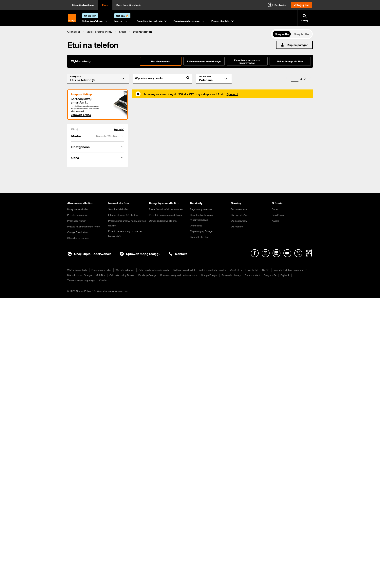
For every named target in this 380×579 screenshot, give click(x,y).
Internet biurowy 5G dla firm (123, 215)
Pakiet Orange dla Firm (290, 61)
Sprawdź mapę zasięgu (143, 254)
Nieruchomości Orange (79, 275)
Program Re (270, 275)
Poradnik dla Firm (199, 237)
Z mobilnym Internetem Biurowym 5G (247, 61)
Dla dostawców (239, 220)
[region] (169, 31)
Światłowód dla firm (118, 209)
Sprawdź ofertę (81, 114)
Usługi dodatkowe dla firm (163, 220)
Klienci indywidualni (83, 5)
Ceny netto (282, 34)
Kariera (275, 220)
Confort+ (104, 280)
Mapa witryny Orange (201, 231)
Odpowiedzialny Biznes (121, 275)
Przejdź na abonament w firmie (83, 226)
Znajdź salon (278, 215)
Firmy (105, 5)
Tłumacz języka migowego (81, 280)
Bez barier (280, 5)
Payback (284, 275)
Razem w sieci (252, 275)
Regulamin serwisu (101, 270)
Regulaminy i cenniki (201, 209)
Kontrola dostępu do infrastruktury (178, 275)
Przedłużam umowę (77, 215)
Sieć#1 (266, 270)
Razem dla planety (231, 275)
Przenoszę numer (76, 220)
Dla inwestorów (239, 209)
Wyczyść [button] (119, 129)
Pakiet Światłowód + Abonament (166, 209)
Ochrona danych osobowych (154, 270)
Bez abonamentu (160, 61)
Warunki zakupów (125, 270)
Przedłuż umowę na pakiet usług (166, 215)
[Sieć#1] (309, 253)
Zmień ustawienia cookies (212, 270)
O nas (275, 209)
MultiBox (100, 275)
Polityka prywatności (184, 270)
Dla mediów (237, 226)
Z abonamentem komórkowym (204, 61)
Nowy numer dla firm (78, 209)
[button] (73, 31)
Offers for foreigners (77, 238)
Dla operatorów (239, 215)
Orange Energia (209, 275)
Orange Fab (196, 225)
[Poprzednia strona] (286, 78)
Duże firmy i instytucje (128, 5)
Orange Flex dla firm (77, 232)
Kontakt (181, 254)
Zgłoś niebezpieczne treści (244, 270)
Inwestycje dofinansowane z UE (290, 270)
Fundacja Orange (147, 275)
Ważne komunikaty (77, 270)
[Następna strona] (310, 78)
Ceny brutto (301, 34)
